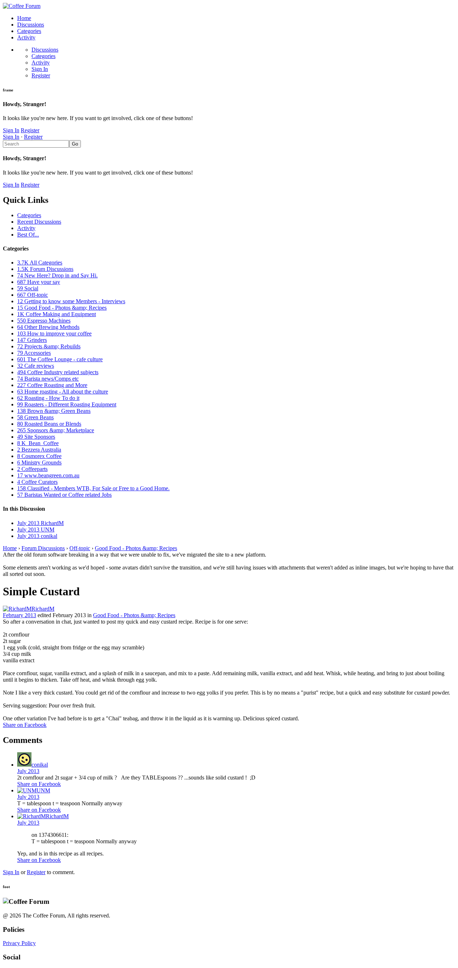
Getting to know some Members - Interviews (71, 301)
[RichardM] (17, 609)
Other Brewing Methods (48, 327)
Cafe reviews (35, 366)
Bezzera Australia (39, 450)
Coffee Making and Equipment (56, 314)
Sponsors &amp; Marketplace (55, 430)
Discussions (30, 25)
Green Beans (35, 417)
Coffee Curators (37, 482)
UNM (43, 790)
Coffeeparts (32, 469)
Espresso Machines (43, 321)
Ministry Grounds (39, 462)
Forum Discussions (45, 269)
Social (27, 288)
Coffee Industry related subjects (57, 372)
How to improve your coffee (54, 333)
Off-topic (32, 295)
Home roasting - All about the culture (62, 391)
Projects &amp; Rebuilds (49, 346)
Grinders (32, 340)
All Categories (39, 262)
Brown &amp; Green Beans (54, 411)
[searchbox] (36, 144)
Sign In (39, 69)
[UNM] (26, 790)
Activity (26, 37)
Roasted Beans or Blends (49, 424)
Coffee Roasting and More (52, 385)
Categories (29, 31)
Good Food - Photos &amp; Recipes (62, 308)
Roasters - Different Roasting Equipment (66, 404)
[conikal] (24, 765)
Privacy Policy (19, 943)
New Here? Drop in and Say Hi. (57, 275)
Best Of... (28, 235)
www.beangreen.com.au (48, 475)
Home (24, 18)
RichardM (42, 609)
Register (40, 75)
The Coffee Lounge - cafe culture (60, 359)
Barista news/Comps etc (48, 379)
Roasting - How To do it (48, 398)
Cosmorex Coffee (39, 456)
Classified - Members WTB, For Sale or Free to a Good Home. (93, 488)
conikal (39, 765)
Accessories (34, 353)
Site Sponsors (36, 437)
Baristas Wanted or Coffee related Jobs (64, 495)
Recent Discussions (39, 222)
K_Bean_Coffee (38, 443)
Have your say (38, 282)
